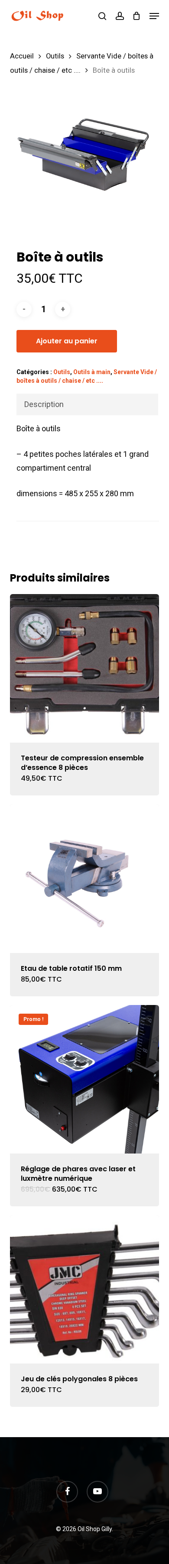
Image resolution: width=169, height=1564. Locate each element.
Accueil (22, 56)
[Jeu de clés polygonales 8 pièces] (84, 1289)
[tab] (87, 404)
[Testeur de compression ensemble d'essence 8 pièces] (84, 668)
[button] (154, 16)
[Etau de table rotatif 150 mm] (84, 878)
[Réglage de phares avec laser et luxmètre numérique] (84, 1079)
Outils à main (91, 371)
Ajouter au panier (67, 341)
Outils (55, 56)
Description (44, 404)
